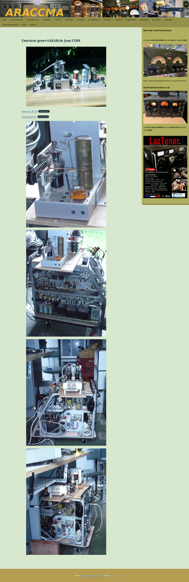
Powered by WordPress (95, 575)
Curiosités (118, 20)
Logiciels (32, 25)
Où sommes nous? (33, 20)
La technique (69, 20)
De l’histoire (107, 20)
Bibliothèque (144, 20)
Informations (156, 20)
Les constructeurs (93, 20)
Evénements (47, 20)
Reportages (168, 20)
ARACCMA (83, 575)
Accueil (4, 20)
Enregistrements (130, 20)
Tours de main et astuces (10, 25)
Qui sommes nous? (16, 20)
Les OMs (58, 20)
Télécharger (44, 111)
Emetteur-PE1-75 (29, 117)
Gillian (112, 575)
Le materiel (80, 20)
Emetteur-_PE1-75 (29, 111)
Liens (24, 25)
